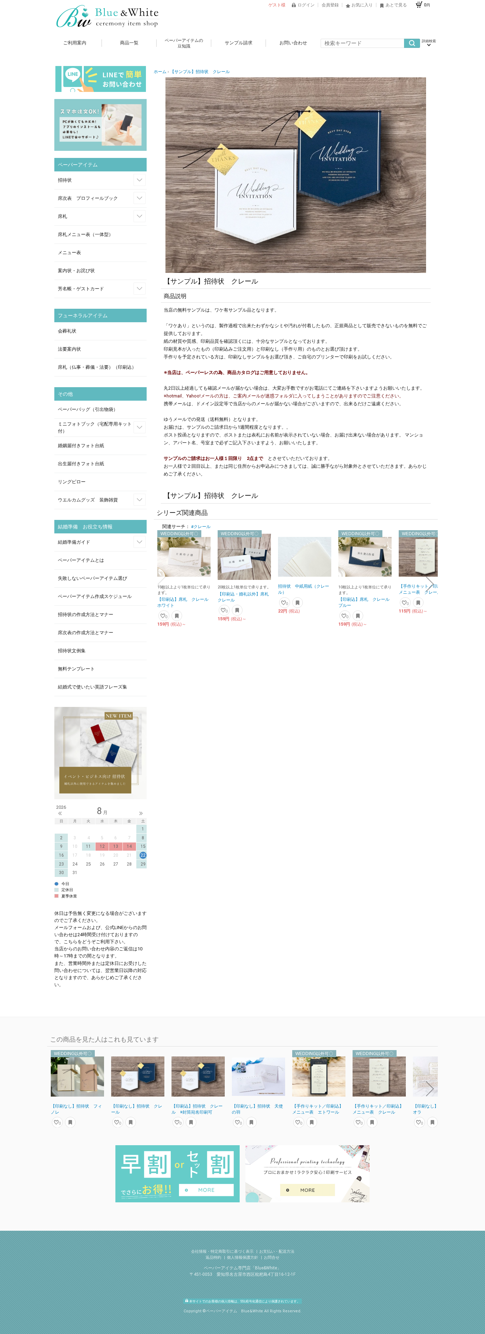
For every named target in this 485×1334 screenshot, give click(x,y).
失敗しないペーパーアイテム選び (92, 578)
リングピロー (72, 481)
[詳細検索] (429, 43)
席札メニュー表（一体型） (85, 234)
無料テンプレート (76, 668)
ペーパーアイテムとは (81, 560)
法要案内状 (69, 349)
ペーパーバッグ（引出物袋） (88, 409)
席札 (62, 216)
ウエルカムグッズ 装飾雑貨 (88, 500)
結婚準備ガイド (74, 542)
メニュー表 (69, 252)
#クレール (201, 526)
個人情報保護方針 (243, 1257)
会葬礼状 (67, 331)
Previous (60, 813)
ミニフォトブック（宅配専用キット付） (95, 427)
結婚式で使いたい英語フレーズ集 (92, 687)
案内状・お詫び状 (76, 270)
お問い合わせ (293, 42)
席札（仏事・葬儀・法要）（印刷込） (97, 367)
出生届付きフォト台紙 (81, 463)
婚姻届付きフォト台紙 (81, 445)
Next (141, 813)
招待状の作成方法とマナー (85, 614)
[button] (161, 584)
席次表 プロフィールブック (88, 198)
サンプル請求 (238, 42)
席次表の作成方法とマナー (85, 632)
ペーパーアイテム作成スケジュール (95, 596)
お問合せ (271, 1257)
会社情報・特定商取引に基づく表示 (223, 1251)
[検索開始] (412, 43)
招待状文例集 (72, 650)
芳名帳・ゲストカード (81, 288)
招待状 (65, 180)
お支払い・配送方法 (276, 1251)
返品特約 (214, 1257)
